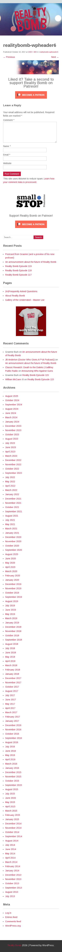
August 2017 (11, 691)
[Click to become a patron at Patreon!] (31, 99)
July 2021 (10, 520)
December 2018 (13, 627)
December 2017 (13, 678)
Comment (8, 120)
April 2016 (10, 759)
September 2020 (13, 550)
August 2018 (11, 644)
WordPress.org (13, 925)
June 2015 (10, 798)
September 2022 (13, 473)
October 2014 (12, 832)
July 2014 (10, 845)
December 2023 (13, 426)
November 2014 (13, 828)
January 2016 (12, 768)
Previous (9, 57)
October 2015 (12, 781)
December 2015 (13, 772)
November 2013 (13, 879)
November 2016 (13, 729)
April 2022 (10, 486)
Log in (8, 913)
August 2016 (11, 742)
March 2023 (11, 456)
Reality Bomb (14, 945)
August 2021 (11, 515)
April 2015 (10, 806)
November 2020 (13, 541)
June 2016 (10, 751)
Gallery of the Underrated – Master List (24, 300)
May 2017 (10, 704)
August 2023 (11, 439)
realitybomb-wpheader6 (48, 52)
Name (7, 146)
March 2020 (11, 571)
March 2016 (11, 763)
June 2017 (10, 699)
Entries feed (11, 917)
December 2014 (13, 823)
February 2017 (12, 716)
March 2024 (11, 417)
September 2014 (13, 836)
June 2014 (10, 849)
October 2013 (12, 883)
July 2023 (10, 443)
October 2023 (12, 434)
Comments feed (13, 921)
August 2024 (11, 409)
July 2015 (10, 793)
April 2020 (10, 567)
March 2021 (11, 528)
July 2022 (10, 477)
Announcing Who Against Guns (37, 371)
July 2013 (10, 896)
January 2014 (12, 870)
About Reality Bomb (15, 295)
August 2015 (11, 789)
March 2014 (11, 862)
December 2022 (13, 460)
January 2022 (12, 494)
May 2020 (10, 563)
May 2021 (10, 524)
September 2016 (13, 738)
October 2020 (12, 545)
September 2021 (13, 511)
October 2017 (12, 686)
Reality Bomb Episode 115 (35, 375)
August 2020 (11, 554)
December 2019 (13, 584)
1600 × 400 (32, 52)
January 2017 (12, 721)
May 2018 (10, 657)
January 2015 (12, 819)
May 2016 (10, 755)
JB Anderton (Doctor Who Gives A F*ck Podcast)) (30, 359)
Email (6, 154)
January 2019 (12, 622)
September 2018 (13, 639)
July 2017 (10, 695)
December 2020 (13, 537)
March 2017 (11, 712)
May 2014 (10, 853)
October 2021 (12, 507)
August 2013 (11, 892)
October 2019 (12, 592)
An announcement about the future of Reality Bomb (30, 262)
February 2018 (12, 669)
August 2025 (11, 396)
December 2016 (13, 725)
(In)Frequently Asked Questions (21, 291)
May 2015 (10, 802)
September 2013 (13, 887)
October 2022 (12, 468)
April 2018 (10, 661)
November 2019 (13, 588)
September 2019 (13, 597)
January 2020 (12, 580)
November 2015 (13, 776)
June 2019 (10, 610)
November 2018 (13, 631)
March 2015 (11, 810)
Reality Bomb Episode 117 (18, 274)
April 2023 (10, 451)
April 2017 (10, 708)
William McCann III (14, 379)
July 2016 (10, 746)
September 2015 (13, 785)
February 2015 (12, 815)
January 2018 (12, 674)
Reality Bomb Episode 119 (18, 266)
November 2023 (13, 430)
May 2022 (10, 481)
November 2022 (13, 464)
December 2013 (13, 875)
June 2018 (10, 652)
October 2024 (12, 400)
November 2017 (13, 682)
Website (7, 163)
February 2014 (12, 866)
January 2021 (12, 533)
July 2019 (10, 605)
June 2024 (10, 413)
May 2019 (10, 614)
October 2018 (12, 635)
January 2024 (12, 421)
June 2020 (10, 558)
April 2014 (10, 858)
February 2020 (12, 575)
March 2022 (11, 490)
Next (55, 57)
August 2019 (11, 601)
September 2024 (13, 404)
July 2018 (10, 648)
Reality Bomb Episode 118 (18, 270)
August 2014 (11, 840)
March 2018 (11, 665)
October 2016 (12, 734)
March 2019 (11, 618)
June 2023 (10, 447)
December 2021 (13, 498)
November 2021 (13, 503)
